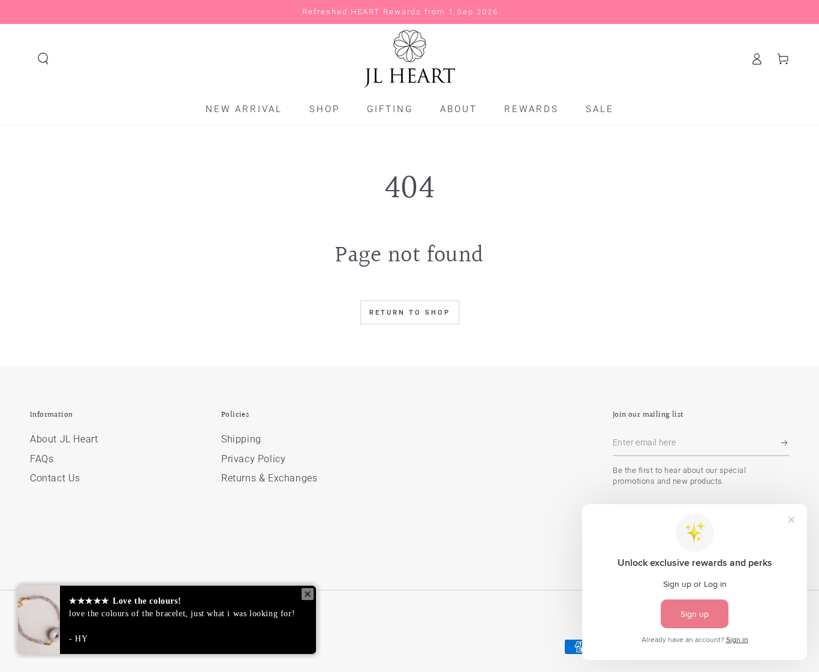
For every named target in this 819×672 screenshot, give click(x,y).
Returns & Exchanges (269, 478)
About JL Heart (64, 439)
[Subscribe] (785, 442)
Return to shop (409, 313)
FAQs (41, 459)
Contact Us (55, 478)
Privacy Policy (253, 459)
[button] (43, 59)
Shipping (241, 439)
